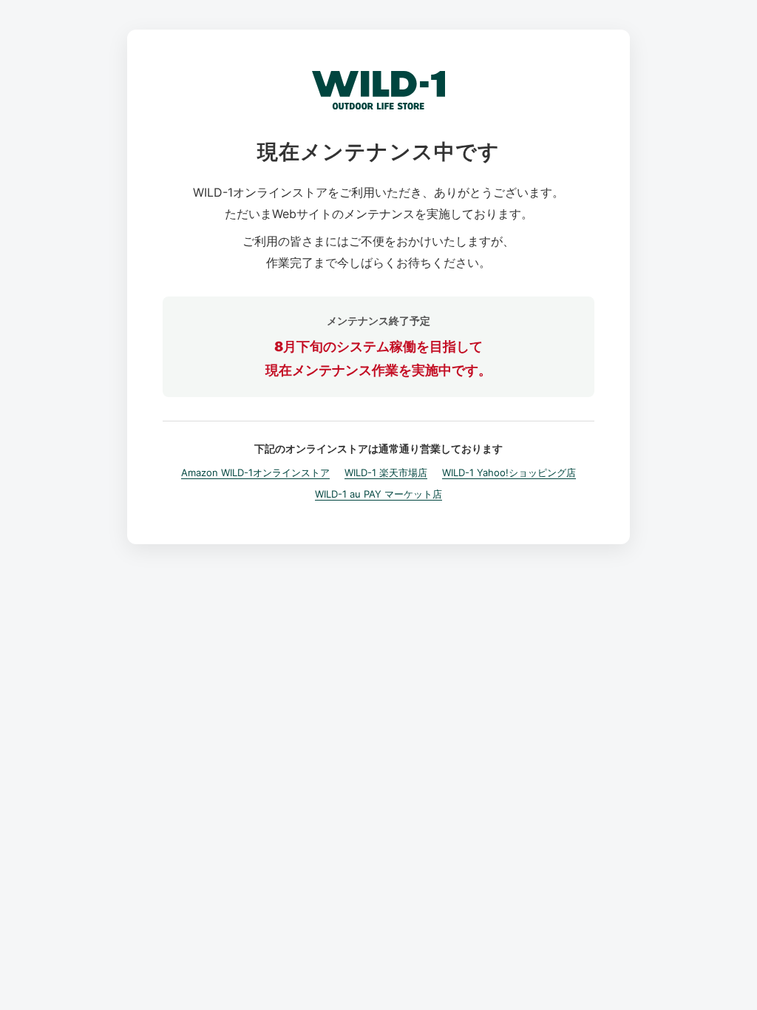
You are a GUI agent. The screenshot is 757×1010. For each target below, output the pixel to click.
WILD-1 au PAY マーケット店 (378, 494)
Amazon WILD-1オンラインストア (255, 472)
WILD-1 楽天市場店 (385, 472)
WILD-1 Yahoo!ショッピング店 (509, 472)
